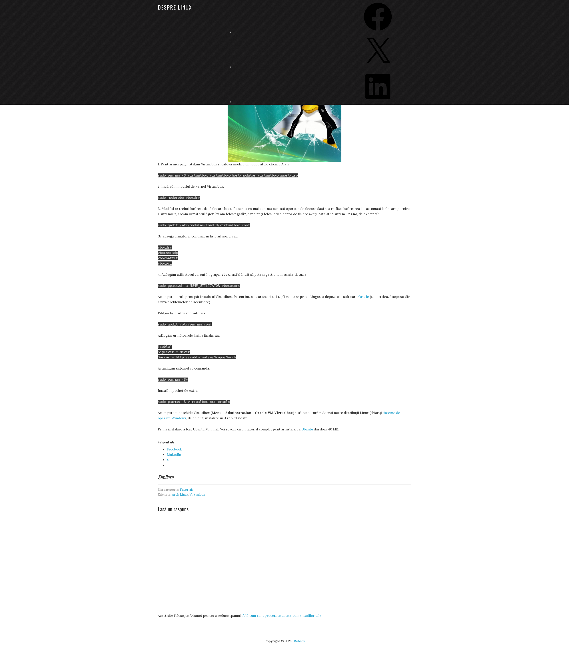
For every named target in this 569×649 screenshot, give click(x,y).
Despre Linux (175, 7)
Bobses (299, 641)
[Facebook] (378, 32)
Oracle (363, 297)
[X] (378, 67)
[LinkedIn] (378, 102)
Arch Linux (180, 494)
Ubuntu (307, 429)
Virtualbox (197, 494)
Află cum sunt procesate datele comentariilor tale (281, 615)
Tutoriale (187, 490)
